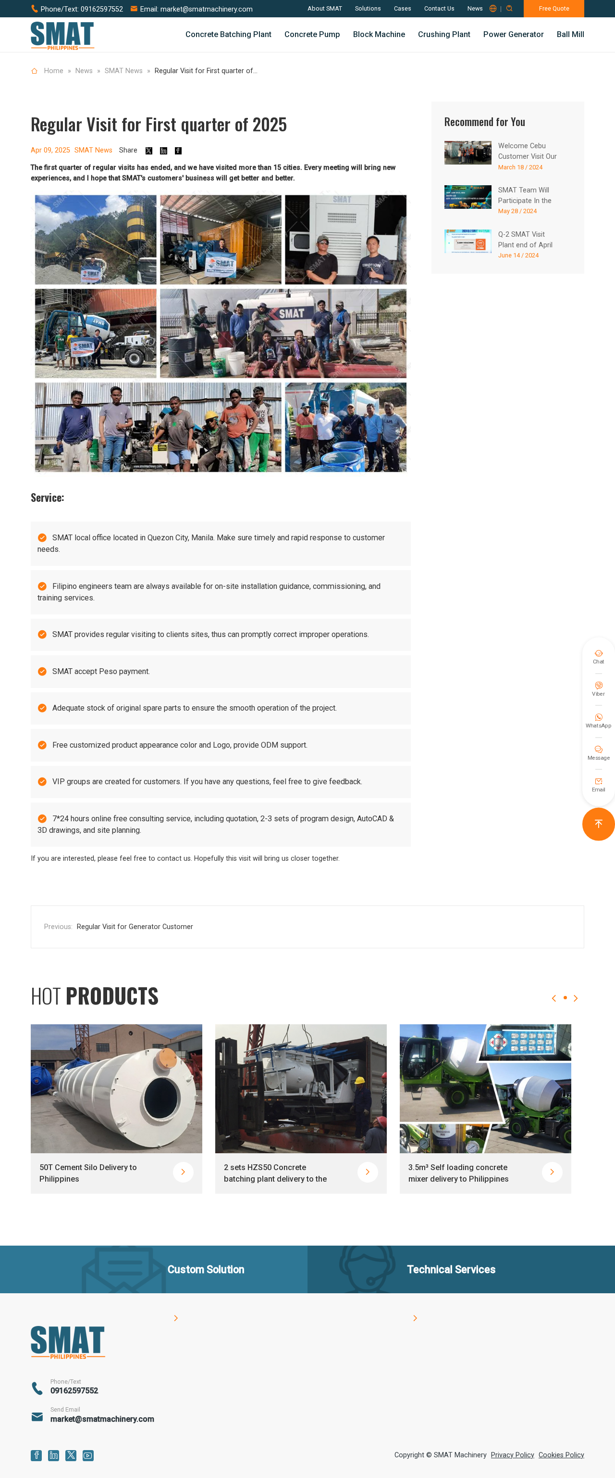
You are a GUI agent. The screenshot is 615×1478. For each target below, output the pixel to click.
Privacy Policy (512, 1455)
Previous (554, 1007)
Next (575, 1007)
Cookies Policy (561, 1455)
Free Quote (554, 8)
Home (53, 71)
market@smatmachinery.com (206, 9)
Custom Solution (206, 1292)
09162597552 (102, 9)
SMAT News (124, 71)
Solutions (368, 8)
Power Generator (513, 34)
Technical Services (451, 1292)
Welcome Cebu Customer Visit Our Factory (527, 156)
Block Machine (379, 34)
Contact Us (439, 8)
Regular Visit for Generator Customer (135, 927)
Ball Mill (570, 34)
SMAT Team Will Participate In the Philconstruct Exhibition (534, 200)
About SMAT (325, 8)
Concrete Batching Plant (228, 34)
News (475, 8)
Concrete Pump (312, 34)
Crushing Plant (444, 34)
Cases (402, 8)
